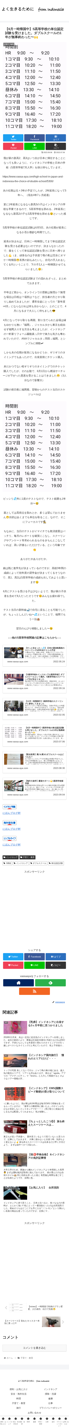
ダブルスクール (39, 863)
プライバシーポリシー (50, 1408)
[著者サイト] (18, 982)
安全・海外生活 (18, 1394)
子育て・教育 (28, 857)
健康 (50, 1398)
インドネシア (12, 857)
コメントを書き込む (34, 1347)
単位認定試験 (57, 863)
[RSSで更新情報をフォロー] (34, 991)
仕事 (50, 1403)
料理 (18, 1398)
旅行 (18, 1408)
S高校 (8, 863)
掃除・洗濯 (50, 1394)
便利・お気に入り (19, 1389)
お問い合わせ (34, 1412)
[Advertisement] (34, 908)
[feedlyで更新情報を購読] (50, 982)
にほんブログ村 (12, 813)
